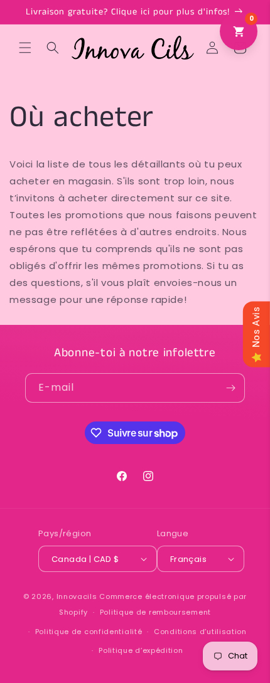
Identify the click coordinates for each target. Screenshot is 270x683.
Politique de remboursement (155, 612)
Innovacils (77, 596)
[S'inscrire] (230, 388)
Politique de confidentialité (89, 632)
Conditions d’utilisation (200, 632)
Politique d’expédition (141, 650)
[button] (25, 47)
